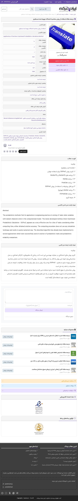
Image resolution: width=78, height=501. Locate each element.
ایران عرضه (73, 14)
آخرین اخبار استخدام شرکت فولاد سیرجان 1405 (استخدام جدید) (59, 465)
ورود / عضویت (48, 2)
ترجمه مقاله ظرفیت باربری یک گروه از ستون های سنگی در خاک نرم (50, 361)
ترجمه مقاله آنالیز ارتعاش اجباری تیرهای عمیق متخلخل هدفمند (51, 369)
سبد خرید (42, 9)
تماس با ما (34, 465)
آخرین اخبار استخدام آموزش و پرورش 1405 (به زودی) (62, 451)
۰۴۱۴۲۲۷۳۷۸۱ (9, 484)
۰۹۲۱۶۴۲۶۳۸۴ (9, 487)
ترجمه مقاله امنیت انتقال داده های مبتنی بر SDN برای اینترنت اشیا (50, 336)
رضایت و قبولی (33, 454)
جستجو (4, 9)
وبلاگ (35, 458)
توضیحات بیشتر (8, 337)
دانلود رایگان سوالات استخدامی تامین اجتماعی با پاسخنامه (60, 458)
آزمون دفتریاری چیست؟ (69, 461)
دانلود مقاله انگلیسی (61, 70)
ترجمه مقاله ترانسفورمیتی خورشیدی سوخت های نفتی (54, 344)
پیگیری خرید (58, 2)
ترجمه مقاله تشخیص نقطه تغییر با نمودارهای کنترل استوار (52, 353)
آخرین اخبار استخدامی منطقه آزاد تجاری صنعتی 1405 (62, 454)
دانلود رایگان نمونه (61, 65)
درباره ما (34, 461)
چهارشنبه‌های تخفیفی (31, 451)
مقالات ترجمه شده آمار (62, 14)
